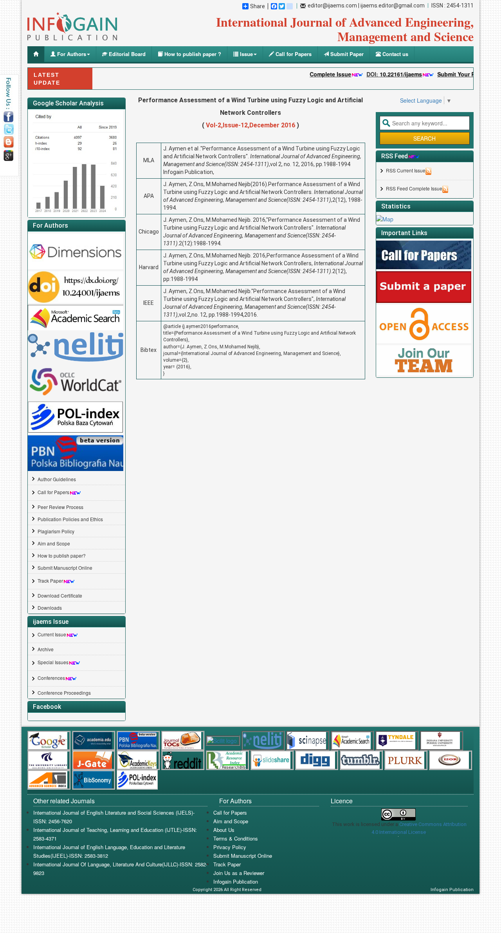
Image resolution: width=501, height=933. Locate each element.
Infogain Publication (235, 881)
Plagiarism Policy (56, 531)
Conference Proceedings (64, 692)
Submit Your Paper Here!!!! (459, 74)
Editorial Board (126, 54)
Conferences (51, 677)
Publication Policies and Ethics (70, 519)
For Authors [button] (71, 54)
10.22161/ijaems (387, 74)
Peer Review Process (60, 507)
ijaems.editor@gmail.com (392, 5)
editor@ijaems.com (332, 5)
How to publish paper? (62, 555)
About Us (223, 829)
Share (257, 6)
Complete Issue (317, 74)
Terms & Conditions (235, 838)
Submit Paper (346, 54)
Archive (46, 649)
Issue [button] (245, 54)
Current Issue (52, 634)
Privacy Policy (229, 847)
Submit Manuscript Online (65, 567)
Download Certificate (60, 595)
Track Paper (50, 580)
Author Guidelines (57, 479)
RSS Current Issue (405, 170)
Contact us (394, 54)
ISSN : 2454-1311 (452, 5)
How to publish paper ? (192, 54)
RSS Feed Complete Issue (414, 188)
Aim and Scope (54, 543)
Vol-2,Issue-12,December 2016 (250, 125)
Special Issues (53, 662)
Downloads (50, 607)
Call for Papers (293, 54)
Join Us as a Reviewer (238, 873)
